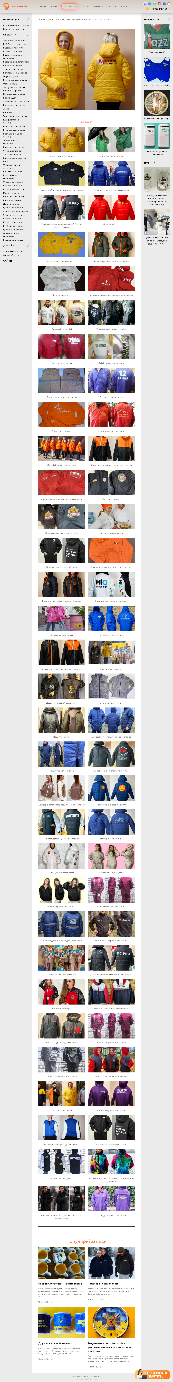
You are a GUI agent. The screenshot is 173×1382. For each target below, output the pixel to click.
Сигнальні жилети (12, 154)
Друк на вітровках (111, 499)
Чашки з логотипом (13, 69)
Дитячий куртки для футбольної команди (111, 974)
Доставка (111, 6)
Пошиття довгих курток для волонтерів (62, 940)
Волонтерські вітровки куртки (61, 261)
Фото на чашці (10, 83)
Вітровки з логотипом (14, 94)
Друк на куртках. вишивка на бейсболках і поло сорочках (62, 225)
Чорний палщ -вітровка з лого (111, 1144)
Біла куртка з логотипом (62, 872)
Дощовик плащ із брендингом (61, 703)
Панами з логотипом (13, 147)
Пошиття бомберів (61, 1008)
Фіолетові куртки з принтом (111, 1110)
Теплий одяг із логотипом (111, 703)
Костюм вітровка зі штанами (111, 1042)
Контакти (98, 6)
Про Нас (85, 6)
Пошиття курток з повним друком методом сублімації (111, 1180)
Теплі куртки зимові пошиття (111, 804)
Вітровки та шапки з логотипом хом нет (111, 567)
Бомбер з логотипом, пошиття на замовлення (62, 804)
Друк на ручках (10, 76)
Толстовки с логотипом (103, 1283)
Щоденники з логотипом (16, 25)
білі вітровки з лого (61, 295)
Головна (42, 6)
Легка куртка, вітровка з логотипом (111, 940)
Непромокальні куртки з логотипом (111, 261)
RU (132, 6)
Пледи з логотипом (13, 240)
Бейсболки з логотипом (15, 44)
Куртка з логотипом (62, 363)
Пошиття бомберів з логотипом (111, 1076)
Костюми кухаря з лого (111, 533)
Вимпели (7, 112)
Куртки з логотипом (13, 229)
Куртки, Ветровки (72, 19)
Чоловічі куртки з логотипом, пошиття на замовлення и (61, 1217)
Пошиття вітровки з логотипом (111, 906)
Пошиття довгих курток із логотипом (61, 838)
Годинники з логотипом (15, 80)
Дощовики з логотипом (111, 156)
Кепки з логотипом (12, 65)
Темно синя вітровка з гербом (111, 329)
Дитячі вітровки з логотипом (61, 465)
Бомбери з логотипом (14, 226)
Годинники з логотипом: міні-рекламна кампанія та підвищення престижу (109, 1347)
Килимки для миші (12, 171)
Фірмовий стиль (11, 255)
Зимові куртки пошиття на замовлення (111, 737)
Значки (6, 108)
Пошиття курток (61, 737)
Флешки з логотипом (13, 182)
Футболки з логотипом (14, 40)
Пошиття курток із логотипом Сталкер (61, 601)
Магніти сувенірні (12, 193)
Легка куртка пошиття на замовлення (111, 1008)
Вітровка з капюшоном (111, 397)
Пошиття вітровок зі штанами (62, 1076)
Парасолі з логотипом (14, 47)
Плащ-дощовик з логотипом (111, 1215)
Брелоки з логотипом (14, 105)
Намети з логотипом (13, 196)
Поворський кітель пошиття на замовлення (61, 190)
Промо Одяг (9, 97)
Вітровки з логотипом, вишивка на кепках (111, 465)
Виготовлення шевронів (15, 72)
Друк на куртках (111, 224)
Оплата (123, 6)
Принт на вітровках (61, 431)
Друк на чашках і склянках (55, 1343)
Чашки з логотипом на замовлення (60, 1283)
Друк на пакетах (11, 204)
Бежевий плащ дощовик (111, 872)
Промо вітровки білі (62, 329)
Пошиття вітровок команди (62, 974)
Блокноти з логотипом (14, 29)
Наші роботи (69, 6)
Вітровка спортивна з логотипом (61, 533)
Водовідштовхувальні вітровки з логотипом (111, 295)
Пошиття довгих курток (62, 770)
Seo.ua (94, 1379)
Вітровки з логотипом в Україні (61, 567)
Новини (53, 6)
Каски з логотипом (12, 222)
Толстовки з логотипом (15, 116)
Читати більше (45, 1302)
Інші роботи (86, 122)
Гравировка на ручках (14, 189)
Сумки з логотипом (13, 151)
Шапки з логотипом (13, 218)
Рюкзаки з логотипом (14, 126)
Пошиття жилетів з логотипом (61, 397)
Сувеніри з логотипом (14, 215)
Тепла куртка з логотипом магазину (111, 190)
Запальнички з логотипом (16, 101)
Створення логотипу (13, 251)
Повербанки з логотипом (16, 61)
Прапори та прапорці (14, 51)
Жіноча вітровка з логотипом (61, 906)
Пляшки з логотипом (13, 185)
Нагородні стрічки (12, 200)
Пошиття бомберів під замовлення (61, 1144)
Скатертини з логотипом (15, 211)
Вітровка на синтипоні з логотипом (111, 770)
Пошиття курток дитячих (61, 1178)
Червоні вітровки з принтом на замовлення (61, 499)
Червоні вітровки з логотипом (111, 431)
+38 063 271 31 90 (159, 9)
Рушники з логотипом (14, 130)
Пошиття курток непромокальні (111, 601)
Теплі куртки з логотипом (61, 156)
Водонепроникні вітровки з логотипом (61, 669)
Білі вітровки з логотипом (111, 363)
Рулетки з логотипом (13, 207)
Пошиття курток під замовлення (61, 1042)
